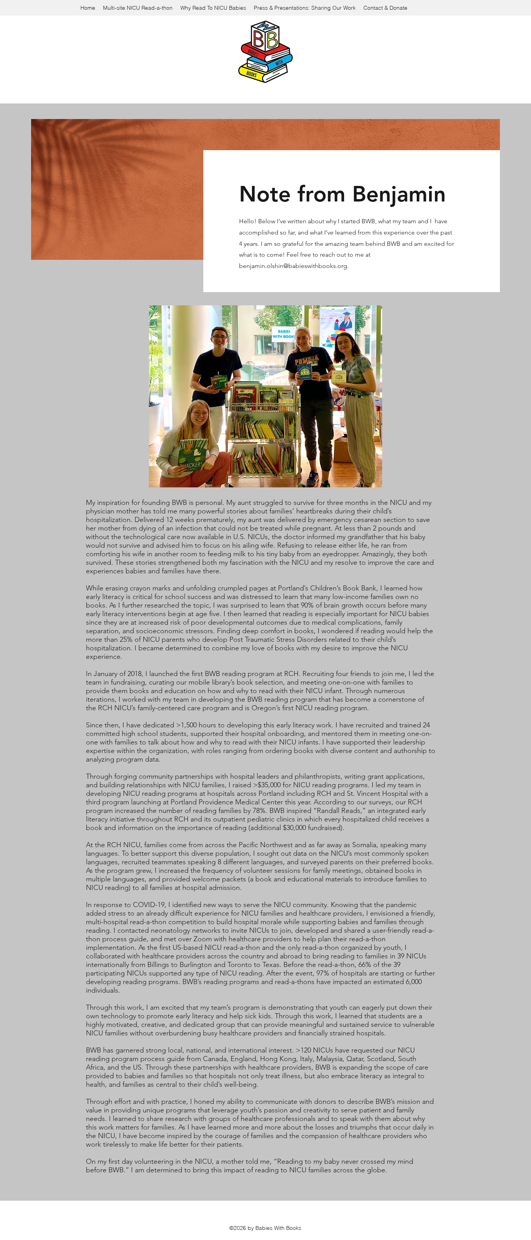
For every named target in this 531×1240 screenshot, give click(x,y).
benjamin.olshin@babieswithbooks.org (293, 266)
